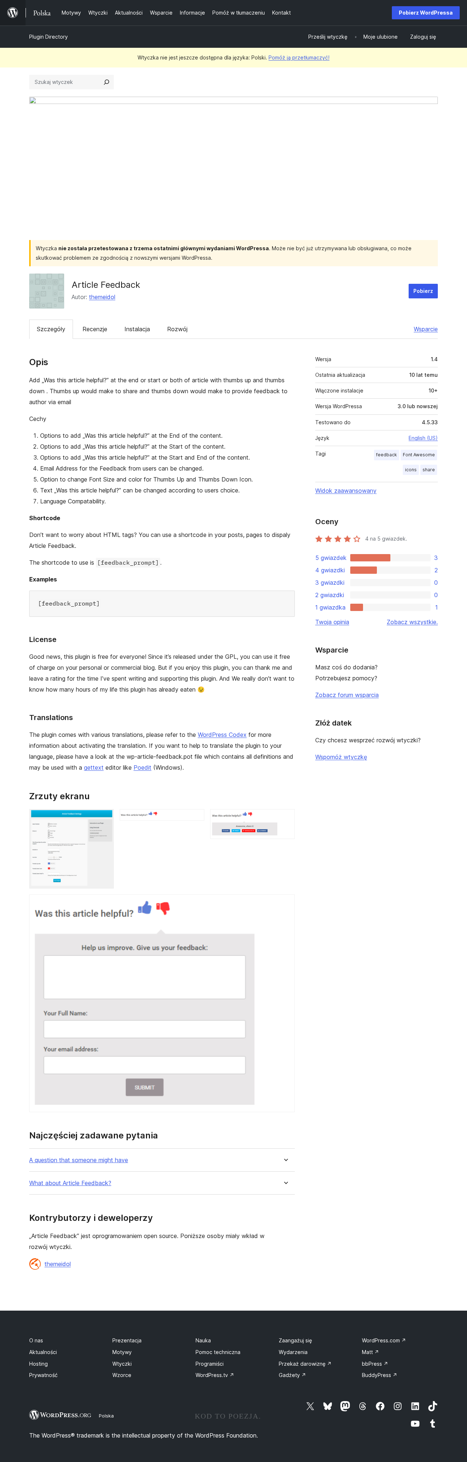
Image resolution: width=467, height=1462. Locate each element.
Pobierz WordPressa (426, 12)
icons (411, 469)
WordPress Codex (222, 734)
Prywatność (43, 1375)
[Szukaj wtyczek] (106, 82)
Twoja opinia (332, 622)
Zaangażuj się (295, 1340)
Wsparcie (426, 329)
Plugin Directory (48, 37)
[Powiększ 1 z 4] (104, 819)
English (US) (423, 438)
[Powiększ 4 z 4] (285, 904)
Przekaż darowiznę (305, 1364)
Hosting (38, 1364)
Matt (370, 1352)
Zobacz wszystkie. (412, 622)
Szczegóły (51, 329)
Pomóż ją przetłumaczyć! (299, 57)
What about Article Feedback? (70, 1183)
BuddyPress (379, 1375)
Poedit (142, 767)
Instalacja (137, 329)
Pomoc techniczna (218, 1352)
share (428, 469)
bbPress (375, 1364)
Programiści (210, 1364)
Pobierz (423, 291)
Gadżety (292, 1375)
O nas (36, 1340)
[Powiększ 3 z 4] (285, 819)
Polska (106, 1416)
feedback (386, 454)
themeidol (102, 297)
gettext (94, 767)
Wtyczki (122, 1364)
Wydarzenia (293, 1352)
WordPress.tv (215, 1375)
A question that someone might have (78, 1160)
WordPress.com (384, 1340)
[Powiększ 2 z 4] (194, 819)
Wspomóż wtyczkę (341, 757)
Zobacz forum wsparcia (347, 695)
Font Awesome (419, 454)
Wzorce (121, 1375)
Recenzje (94, 329)
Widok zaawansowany (346, 490)
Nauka (203, 1340)
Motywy (122, 1352)
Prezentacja (127, 1340)
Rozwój (177, 329)
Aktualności (43, 1352)
